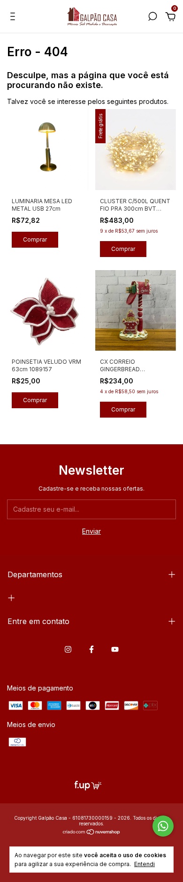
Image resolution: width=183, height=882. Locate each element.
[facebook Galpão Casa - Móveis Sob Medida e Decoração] (91, 649)
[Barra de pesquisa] (152, 17)
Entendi (144, 863)
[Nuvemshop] (91, 833)
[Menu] (14, 17)
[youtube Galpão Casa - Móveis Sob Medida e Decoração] (115, 649)
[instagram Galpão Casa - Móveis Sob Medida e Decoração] (68, 649)
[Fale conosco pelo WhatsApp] (163, 826)
